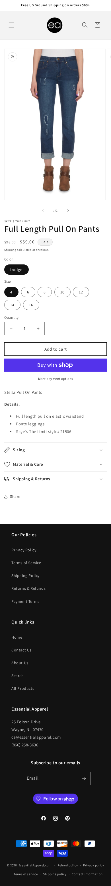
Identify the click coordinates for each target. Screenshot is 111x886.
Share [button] (15, 496)
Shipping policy (55, 874)
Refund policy (67, 865)
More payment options (55, 378)
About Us (19, 662)
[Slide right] (68, 210)
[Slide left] (43, 210)
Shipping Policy (25, 575)
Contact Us (21, 650)
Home (16, 637)
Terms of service (26, 874)
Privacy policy (93, 865)
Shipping (10, 250)
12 (81, 292)
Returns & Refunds (28, 588)
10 (62, 292)
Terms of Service (26, 562)
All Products (22, 688)
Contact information (87, 874)
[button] (11, 25)
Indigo (16, 269)
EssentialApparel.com (35, 865)
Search (17, 675)
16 (31, 304)
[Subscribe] (84, 778)
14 (12, 304)
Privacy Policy (23, 549)
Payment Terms (25, 601)
